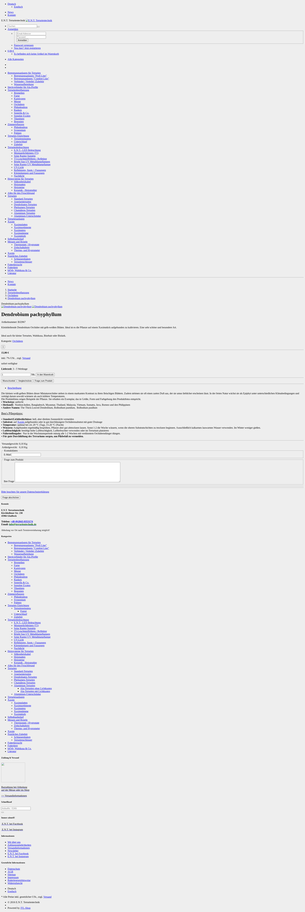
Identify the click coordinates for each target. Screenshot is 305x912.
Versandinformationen (19, 848)
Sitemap (12, 874)
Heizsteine (19, 187)
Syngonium (20, 130)
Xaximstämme (21, 233)
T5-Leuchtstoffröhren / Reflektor (30, 158)
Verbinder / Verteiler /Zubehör (29, 81)
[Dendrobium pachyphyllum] (16, 306)
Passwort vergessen (24, 45)
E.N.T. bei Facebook (18, 853)
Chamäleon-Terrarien (24, 210)
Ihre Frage (9, 481)
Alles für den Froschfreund (21, 193)
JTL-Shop (25, 908)
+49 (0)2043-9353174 (22, 521)
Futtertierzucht (15, 264)
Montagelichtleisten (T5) (26, 153)
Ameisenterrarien (22, 201)
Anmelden (22, 40)
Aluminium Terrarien (24, 213)
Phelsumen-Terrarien (24, 207)
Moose (17, 101)
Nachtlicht (19, 176)
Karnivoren (19, 98)
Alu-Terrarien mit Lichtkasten (35, 691)
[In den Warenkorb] (2, 812)
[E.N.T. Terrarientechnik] (39, 20)
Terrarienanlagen (16, 218)
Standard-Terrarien (23, 198)
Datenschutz (14, 868)
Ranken (18, 110)
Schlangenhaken (22, 259)
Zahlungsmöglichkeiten (19, 845)
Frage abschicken (11, 497)
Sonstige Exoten (22, 115)
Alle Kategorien (16, 59)
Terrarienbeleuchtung (18, 147)
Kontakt (12, 15)
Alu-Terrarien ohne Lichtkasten (36, 688)
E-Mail (7, 454)
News (11, 12)
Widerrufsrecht (15, 883)
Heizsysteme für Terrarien (21, 178)
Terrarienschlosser (23, 261)
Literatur (12, 273)
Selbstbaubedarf (16, 238)
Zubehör (18, 144)
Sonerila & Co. (21, 113)
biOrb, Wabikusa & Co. (19, 270)
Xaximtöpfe (20, 236)
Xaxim (11, 221)
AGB (10, 871)
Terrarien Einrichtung (18, 135)
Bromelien (19, 93)
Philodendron (20, 107)
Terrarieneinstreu (22, 138)
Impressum (13, 877)
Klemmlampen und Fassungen (29, 173)
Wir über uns (14, 842)
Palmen (17, 133)
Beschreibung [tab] (14, 388)
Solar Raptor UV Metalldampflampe (32, 164)
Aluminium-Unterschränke (27, 216)
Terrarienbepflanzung (18, 90)
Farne (17, 95)
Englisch (18, 6)
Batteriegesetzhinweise (19, 880)
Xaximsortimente (22, 227)
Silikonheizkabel (22, 181)
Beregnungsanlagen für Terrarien (24, 73)
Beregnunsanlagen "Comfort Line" (31, 78)
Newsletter (13, 850)
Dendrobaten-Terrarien (25, 204)
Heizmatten (19, 184)
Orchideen (19, 104)
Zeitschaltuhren (21, 247)
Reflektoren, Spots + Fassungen (30, 170)
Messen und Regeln (17, 241)
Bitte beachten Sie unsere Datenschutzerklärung (25, 491)
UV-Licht (19, 167)
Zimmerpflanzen (16, 124)
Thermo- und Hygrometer (27, 250)
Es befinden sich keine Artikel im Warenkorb (36, 53)
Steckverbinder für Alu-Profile (23, 87)
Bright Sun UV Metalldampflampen (32, 161)
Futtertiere (13, 267)
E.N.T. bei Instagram (18, 856)
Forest (23, 611)
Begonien (19, 121)
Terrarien (12, 196)
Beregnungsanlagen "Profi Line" (30, 75)
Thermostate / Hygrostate (26, 244)
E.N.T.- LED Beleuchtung (27, 150)
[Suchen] (38, 26)
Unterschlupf (20, 141)
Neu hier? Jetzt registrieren (27, 48)
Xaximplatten (20, 224)
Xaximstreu (20, 230)
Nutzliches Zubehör (17, 256)
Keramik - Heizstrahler (25, 190)
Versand (26, 358)
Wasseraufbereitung (24, 84)
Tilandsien (19, 118)
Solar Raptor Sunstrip (25, 156)
